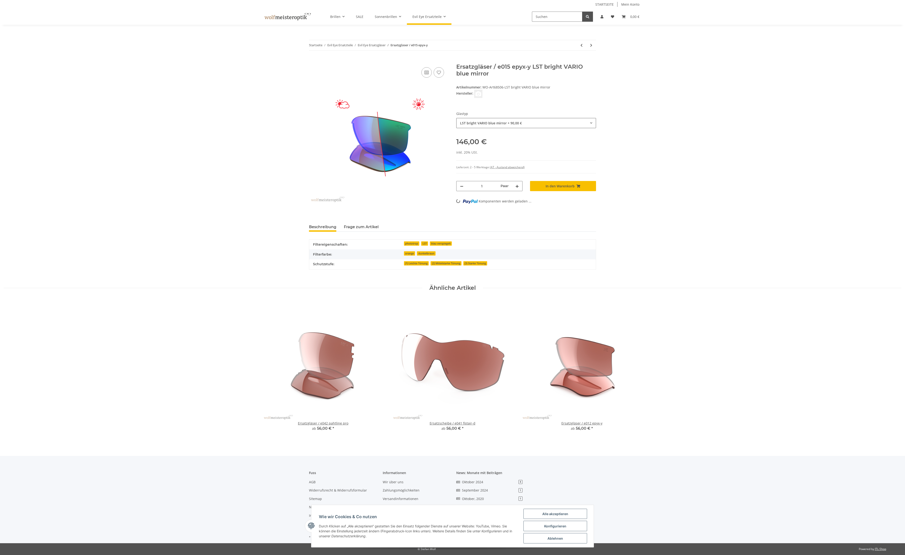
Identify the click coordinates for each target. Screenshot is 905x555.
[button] (602, 16)
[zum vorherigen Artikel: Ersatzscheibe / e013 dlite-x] (581, 45)
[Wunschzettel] (612, 16)
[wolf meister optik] (287, 17)
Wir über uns (393, 482)
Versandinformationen (400, 498)
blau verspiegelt (441, 243)
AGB (312, 482)
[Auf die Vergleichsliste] (426, 72)
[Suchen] (587, 17)
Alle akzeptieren (555, 514)
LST (425, 243)
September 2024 (491, 490)
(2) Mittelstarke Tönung (446, 263)
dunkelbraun (426, 253)
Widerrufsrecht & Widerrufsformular (338, 490)
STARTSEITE (604, 4)
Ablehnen (555, 538)
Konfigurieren (555, 526)
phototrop (411, 243)
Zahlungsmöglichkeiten (401, 490)
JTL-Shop (880, 549)
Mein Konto (630, 4)
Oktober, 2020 (491, 498)
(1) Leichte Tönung (416, 263)
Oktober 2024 (491, 482)
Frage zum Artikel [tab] (361, 227)
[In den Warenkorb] (313, 60)
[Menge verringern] (462, 186)
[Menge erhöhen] (517, 186)
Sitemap (315, 498)
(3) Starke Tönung (475, 263)
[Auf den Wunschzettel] (439, 72)
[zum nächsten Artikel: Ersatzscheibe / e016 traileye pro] (591, 45)
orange (409, 253)
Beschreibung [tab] (322, 227)
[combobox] (526, 123)
